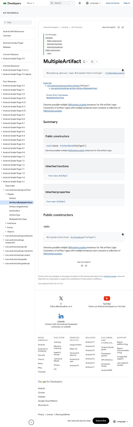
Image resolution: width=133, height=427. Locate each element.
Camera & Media (58, 360)
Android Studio (113, 3)
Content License (110, 276)
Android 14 (90, 354)
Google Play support (122, 357)
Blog (40, 367)
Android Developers (50, 27)
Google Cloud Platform (47, 401)
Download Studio (105, 365)
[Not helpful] (123, 27)
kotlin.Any (47, 83)
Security (41, 355)
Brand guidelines (63, 414)
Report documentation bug (123, 350)
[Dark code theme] (122, 70)
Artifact (63, 175)
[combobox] (62, 3)
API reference (11, 13)
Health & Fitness (57, 353)
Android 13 (90, 359)
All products (43, 405)
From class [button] (58, 176)
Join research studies (122, 364)
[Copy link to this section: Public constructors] (71, 136)
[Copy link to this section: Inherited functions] (71, 166)
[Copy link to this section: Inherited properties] (72, 192)
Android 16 (90, 346)
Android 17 (90, 342)
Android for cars (74, 360)
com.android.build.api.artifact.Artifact (63, 86)
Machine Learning (57, 347)
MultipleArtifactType (55, 98)
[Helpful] (119, 27)
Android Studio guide (107, 348)
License (50, 414)
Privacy (57, 365)
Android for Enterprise (43, 350)
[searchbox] (17, 22)
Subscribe (101, 420)
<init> (49, 146)
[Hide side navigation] (31, 422)
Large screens (75, 344)
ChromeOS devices (74, 354)
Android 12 (90, 363)
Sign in (127, 3)
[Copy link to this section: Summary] (60, 122)
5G (55, 369)
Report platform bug (122, 343)
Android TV (74, 365)
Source (41, 359)
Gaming (57, 342)
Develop (65, 27)
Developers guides (106, 354)
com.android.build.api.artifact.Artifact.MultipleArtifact (74, 88)
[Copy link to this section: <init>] (52, 226)
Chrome (41, 392)
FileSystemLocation (77, 104)
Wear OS (73, 349)
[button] (17, 59)
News (40, 363)
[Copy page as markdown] (92, 62)
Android (41, 344)
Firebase (41, 397)
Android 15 (90, 350)
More (29, 3)
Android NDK (106, 370)
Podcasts (41, 372)
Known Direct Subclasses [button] (57, 96)
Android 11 (90, 367)
